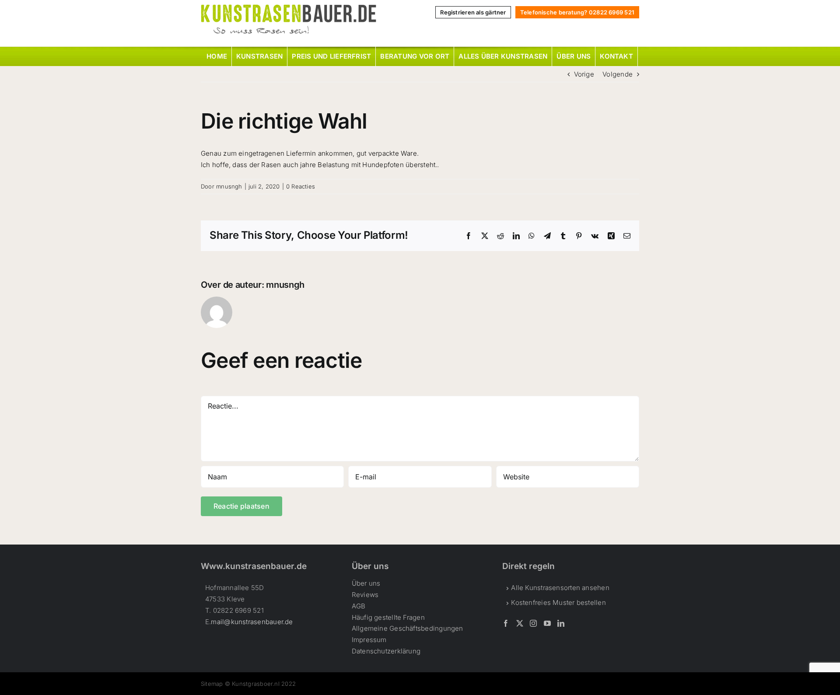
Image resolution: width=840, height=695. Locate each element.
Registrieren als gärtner (473, 12)
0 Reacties (300, 186)
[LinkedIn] (560, 623)
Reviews (365, 594)
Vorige (584, 74)
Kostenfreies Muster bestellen (558, 602)
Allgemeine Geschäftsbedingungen (407, 628)
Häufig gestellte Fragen (388, 617)
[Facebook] (505, 623)
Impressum (369, 640)
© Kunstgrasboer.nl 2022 (260, 683)
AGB (359, 606)
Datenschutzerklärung (386, 651)
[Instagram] (533, 623)
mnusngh (229, 186)
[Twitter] (519, 623)
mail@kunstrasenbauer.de (252, 622)
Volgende (617, 74)
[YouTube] (547, 623)
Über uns (366, 583)
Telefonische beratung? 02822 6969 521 (577, 12)
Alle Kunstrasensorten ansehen (560, 587)
